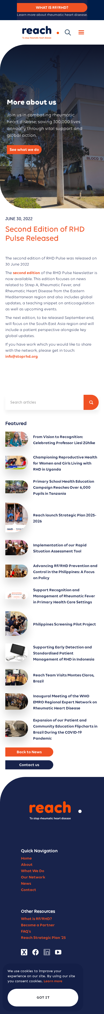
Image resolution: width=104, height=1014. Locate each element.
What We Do (32, 870)
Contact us (29, 764)
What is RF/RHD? (36, 918)
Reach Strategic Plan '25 (43, 937)
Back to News (29, 751)
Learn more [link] (53, 981)
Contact (28, 889)
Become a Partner (38, 925)
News (26, 883)
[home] (39, 32)
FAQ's (26, 931)
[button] (81, 32)
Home (26, 858)
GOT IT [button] (43, 997)
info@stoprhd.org (21, 356)
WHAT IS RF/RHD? (52, 7)
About (27, 864)
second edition (26, 272)
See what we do (24, 149)
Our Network (33, 877)
